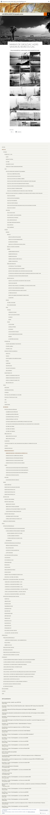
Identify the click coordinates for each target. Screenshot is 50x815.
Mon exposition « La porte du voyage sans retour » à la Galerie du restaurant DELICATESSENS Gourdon (23, 759)
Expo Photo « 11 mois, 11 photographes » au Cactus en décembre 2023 (16, 769)
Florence (10, 317)
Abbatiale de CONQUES (10, 504)
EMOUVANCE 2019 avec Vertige (11, 630)
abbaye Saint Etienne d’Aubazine (12, 506)
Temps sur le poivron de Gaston (12, 475)
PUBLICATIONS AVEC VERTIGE (8, 647)
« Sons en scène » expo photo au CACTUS (11, 679)
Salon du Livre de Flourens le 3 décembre (10, 766)
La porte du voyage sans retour (12, 550)
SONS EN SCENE (7, 567)
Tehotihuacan (9, 365)
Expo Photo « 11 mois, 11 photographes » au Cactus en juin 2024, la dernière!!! (18, 734)
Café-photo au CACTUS (7, 773)
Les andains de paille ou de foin (12, 416)
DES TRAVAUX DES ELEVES (7, 649)
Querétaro (8, 363)
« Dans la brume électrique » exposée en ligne (12, 666)
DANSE (4, 482)
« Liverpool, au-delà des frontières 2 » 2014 (13, 584)
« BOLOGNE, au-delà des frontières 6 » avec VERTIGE (15, 594)
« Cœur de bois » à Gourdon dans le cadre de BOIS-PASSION (15, 664)
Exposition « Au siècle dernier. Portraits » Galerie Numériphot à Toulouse (16, 723)
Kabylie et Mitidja (9, 159)
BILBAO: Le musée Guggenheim (13, 246)
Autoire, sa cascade (11, 302)
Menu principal (48, 14)
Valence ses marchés (12, 283)
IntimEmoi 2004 (8, 603)
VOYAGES (5, 151)
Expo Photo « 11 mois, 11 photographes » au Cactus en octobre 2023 (16, 780)
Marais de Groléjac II (9, 450)
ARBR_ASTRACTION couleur (11, 436)
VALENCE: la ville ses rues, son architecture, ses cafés (19, 280)
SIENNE (9, 319)
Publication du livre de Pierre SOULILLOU (11, 652)
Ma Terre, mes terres (10, 426)
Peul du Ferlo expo (10, 547)
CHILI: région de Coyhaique (12, 217)
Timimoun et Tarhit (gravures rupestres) (14, 166)
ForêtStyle (7, 598)
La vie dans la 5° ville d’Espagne (14, 266)
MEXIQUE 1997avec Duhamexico (11, 351)
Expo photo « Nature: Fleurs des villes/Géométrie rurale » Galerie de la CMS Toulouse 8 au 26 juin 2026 (22, 705)
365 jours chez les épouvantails (11, 555)
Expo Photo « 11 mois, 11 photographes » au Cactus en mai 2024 (15, 737)
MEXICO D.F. (8, 353)
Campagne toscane (12, 312)
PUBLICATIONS (4, 635)
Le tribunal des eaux (12, 292)
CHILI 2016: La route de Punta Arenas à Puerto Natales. (18, 183)
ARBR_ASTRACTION (8, 433)
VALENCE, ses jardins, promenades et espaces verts (18, 295)
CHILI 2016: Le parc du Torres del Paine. (14, 188)
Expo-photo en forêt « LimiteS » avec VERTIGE (11, 702)
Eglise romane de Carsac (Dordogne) (13, 511)
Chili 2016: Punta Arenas (12, 200)
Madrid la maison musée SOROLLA (15, 258)
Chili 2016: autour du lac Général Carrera (15, 178)
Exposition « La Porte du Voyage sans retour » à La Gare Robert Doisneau (17, 716)
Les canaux (10, 329)
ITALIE (7, 307)
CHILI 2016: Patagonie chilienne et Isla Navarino (15, 171)
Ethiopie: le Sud (9, 348)
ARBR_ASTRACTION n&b (10, 438)
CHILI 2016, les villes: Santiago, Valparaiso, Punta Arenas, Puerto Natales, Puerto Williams (24, 193)
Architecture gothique (9, 513)
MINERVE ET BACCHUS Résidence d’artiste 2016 (14, 574)
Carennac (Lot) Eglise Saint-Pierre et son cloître (16, 509)
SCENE (4, 385)
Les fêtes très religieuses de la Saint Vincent (17, 290)
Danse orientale (8, 484)
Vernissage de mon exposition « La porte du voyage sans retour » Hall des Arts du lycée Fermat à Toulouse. (23, 802)
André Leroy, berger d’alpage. (9, 521)
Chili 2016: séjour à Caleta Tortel (14, 176)
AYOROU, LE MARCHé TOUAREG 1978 (12, 380)
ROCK (6, 402)
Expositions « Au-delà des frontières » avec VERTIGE (13, 579)
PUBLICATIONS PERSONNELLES (8, 637)
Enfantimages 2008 (8, 613)
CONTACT (4, 691)
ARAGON (8, 234)
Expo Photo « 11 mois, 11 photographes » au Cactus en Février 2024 (15, 748)
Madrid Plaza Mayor (12, 256)
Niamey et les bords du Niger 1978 (12, 375)
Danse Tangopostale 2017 (10, 494)
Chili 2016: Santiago (11, 195)
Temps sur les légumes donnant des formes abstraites (17, 470)
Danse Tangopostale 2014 (10, 489)
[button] (20, 59)
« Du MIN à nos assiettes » (8, 669)
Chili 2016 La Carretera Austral (13, 173)
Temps (6, 465)
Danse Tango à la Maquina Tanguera (12, 487)
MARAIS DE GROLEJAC (8, 448)
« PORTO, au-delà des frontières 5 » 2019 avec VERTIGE (15, 591)
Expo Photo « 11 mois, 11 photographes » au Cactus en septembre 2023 (16, 788)
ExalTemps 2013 (8, 623)
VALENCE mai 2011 (10, 278)
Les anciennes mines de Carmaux (12, 479)
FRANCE (7, 300)
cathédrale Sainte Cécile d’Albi (12, 516)
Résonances (7, 564)
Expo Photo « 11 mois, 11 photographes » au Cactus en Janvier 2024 (15, 762)
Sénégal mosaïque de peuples (12, 545)
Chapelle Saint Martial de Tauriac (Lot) (14, 518)
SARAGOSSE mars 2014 (11, 263)
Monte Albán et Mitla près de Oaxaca (13, 358)
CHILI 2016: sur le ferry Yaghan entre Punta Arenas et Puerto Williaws (21, 181)
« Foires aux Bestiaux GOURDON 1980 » (14, 538)
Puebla (7, 360)
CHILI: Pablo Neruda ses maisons (13, 222)
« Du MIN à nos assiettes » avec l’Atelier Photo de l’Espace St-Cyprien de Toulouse (21, 443)
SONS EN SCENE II (8, 572)
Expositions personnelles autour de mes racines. (15, 528)
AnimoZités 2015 (8, 625)
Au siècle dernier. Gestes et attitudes (14, 533)
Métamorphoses (8, 562)
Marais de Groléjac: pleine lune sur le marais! (15, 462)
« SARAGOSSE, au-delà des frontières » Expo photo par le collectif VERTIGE (18, 676)
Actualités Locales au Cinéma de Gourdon (12, 683)
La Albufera (10, 297)
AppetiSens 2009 (8, 615)
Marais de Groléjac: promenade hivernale (14, 458)
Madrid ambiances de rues (13, 251)
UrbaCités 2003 (8, 601)
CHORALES (7, 392)
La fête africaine (9, 552)
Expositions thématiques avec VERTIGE (11, 596)
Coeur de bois (7, 557)
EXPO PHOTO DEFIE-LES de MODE (9, 751)
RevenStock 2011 (8, 620)
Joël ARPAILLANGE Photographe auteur (12, 14)
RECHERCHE (5, 407)
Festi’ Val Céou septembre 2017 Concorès (13, 394)
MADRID (8, 249)
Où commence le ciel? (9, 560)
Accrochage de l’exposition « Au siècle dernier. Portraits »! (15, 681)
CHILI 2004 (8, 210)
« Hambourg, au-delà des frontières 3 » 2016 (14, 586)
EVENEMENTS (4, 657)
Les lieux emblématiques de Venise (15, 334)
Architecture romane (9, 501)
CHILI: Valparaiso (10, 227)
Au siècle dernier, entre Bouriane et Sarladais (15, 530)
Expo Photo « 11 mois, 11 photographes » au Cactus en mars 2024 (15, 744)
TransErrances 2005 (9, 606)
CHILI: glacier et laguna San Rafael (14, 215)
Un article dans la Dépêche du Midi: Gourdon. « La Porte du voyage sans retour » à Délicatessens (21, 755)
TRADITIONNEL (7, 404)
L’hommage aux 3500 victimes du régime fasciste (18, 275)
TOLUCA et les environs (10, 368)
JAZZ (5, 399)
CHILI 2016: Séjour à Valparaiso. (13, 198)
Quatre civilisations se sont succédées (16, 268)
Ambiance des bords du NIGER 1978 (13, 377)
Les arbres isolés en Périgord (12, 411)
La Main (6, 445)
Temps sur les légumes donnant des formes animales (17, 472)
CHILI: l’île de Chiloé (11, 212)
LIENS (3, 693)
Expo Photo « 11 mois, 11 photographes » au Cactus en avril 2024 (15, 741)
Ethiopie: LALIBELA (9, 346)
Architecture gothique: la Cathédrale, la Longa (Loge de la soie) (21, 285)
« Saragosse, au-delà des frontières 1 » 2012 (13, 581)
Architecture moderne (9, 499)
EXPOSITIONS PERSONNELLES (8, 526)
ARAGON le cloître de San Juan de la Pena (16, 244)
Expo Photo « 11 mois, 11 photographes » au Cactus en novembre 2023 (16, 776)
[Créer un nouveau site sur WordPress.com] (25, 1)
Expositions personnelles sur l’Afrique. (13, 543)
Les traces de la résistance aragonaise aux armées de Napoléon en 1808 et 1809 (24, 273)
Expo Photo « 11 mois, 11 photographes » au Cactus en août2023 (15, 792)
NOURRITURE (7, 441)
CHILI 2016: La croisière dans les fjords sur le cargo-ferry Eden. (20, 190)
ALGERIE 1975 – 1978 (8, 154)
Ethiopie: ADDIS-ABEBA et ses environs (13, 343)
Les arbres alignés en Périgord (12, 414)
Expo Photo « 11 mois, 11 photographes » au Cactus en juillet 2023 (15, 795)
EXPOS (3, 523)
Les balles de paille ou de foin (12, 419)
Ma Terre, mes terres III (10, 431)
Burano (10, 336)
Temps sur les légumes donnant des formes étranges (17, 467)
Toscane (9, 309)
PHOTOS (4, 149)
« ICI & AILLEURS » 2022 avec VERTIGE (11, 632)
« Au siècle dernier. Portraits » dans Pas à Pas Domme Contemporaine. (17, 662)
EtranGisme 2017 (8, 628)
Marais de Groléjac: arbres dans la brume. (14, 455)
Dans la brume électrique (10, 569)
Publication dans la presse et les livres (11, 654)
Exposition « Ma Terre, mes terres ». (12, 577)
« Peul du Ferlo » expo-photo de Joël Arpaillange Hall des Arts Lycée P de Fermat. (19, 671)
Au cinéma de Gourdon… (8, 686)
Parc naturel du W (9, 382)
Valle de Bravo (9, 370)
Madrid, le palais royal (13, 261)
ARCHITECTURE (6, 496)
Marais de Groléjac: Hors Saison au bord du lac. (17, 453)
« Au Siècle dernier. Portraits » (13, 535)
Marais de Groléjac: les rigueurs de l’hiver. (14, 460)
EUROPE (6, 229)
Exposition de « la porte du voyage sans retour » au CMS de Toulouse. (16, 727)
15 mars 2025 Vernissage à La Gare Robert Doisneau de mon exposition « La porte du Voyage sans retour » (23, 720)
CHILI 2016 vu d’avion (11, 207)
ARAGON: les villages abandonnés (15, 239)
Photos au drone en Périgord (11, 409)
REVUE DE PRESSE (5, 688)
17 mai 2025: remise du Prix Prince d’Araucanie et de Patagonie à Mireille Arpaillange (19, 709)
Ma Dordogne (9, 540)
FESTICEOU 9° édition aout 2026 (11, 397)
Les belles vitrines (12, 326)
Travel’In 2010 (7, 618)
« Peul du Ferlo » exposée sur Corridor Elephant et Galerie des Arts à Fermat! (19, 674)
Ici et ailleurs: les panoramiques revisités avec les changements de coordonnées (22, 424)
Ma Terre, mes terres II (10, 428)
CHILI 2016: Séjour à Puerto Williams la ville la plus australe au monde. (21, 205)
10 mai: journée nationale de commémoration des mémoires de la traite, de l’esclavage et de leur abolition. (23, 712)
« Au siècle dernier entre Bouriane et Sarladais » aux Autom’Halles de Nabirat (19, 659)
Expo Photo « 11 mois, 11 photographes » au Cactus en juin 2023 (15, 799)
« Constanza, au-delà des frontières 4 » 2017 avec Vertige (16, 589)
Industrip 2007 (7, 611)
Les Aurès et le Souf (10, 164)
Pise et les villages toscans (14, 314)
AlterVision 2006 (8, 608)
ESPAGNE (7, 232)
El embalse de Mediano (13, 241)
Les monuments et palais (13, 331)
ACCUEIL (3, 147)
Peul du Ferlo (7, 642)
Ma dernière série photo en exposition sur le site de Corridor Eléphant (16, 730)
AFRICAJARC (7, 387)
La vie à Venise (11, 324)
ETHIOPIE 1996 (7, 341)
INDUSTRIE (6, 477)
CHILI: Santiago (10, 224)
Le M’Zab (7, 161)
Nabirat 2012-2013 (8, 645)
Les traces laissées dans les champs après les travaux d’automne (19, 421)
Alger (7, 156)
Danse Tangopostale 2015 (10, 492)
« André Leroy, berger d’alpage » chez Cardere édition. (16, 640)
